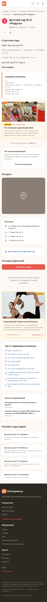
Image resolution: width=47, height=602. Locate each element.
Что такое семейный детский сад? (20, 369)
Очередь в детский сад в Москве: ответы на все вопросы (23, 373)
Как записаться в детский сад (21, 251)
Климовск (7, 14)
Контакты (5, 562)
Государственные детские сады (31, 11)
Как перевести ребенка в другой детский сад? (23, 385)
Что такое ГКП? (13, 365)
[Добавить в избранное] (4, 32)
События (5, 533)
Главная (5, 11)
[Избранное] (33, 3)
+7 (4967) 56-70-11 (15, 232)
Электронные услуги (10, 540)
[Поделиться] (10, 32)
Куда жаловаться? (14, 350)
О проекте (6, 554)
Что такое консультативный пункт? (21, 358)
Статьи (4, 529)
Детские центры (8, 511)
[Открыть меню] (43, 3)
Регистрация (7, 571)
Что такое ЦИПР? (14, 361)
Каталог (14, 11)
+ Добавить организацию (12, 519)
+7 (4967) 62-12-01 (15, 236)
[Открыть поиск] (38, 3)
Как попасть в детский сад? (18, 354)
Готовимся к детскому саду (13, 544)
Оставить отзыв (23, 267)
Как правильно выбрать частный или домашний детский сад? (21, 379)
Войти (4, 568)
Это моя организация (23, 164)
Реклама (5, 558)
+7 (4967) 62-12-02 (16, 240)
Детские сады (7, 507)
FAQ (3, 537)
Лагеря (4, 514)
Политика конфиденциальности (12, 589)
